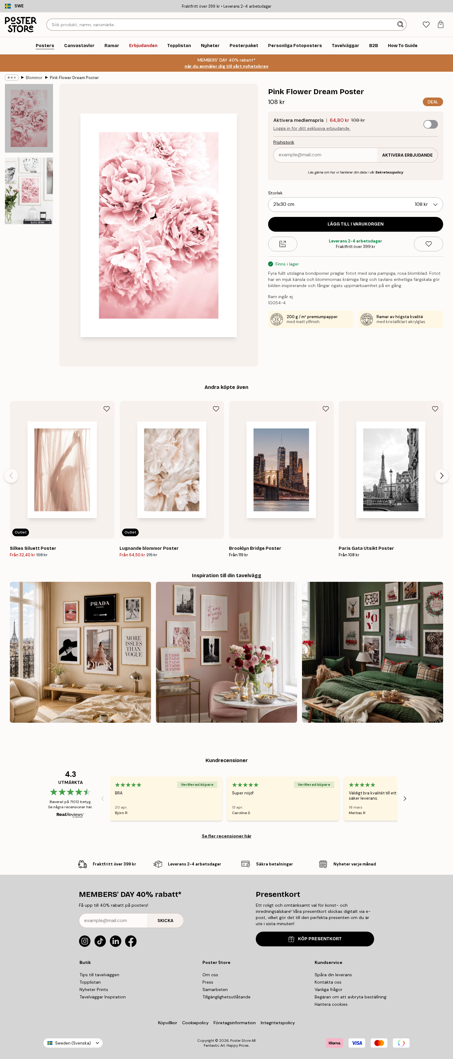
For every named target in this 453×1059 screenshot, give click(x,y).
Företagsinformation (235, 1022)
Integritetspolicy (278, 1022)
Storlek (275, 193)
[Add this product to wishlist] (428, 244)
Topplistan (90, 982)
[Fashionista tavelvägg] (80, 652)
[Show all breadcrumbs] (11, 77)
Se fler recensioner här (226, 836)
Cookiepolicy (195, 1022)
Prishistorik (283, 142)
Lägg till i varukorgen (356, 224)
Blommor (34, 77)
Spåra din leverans (333, 974)
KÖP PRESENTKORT (320, 938)
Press (207, 982)
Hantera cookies (331, 1004)
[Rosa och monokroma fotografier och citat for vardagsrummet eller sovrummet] (226, 652)
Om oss (210, 974)
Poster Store (240, 1040)
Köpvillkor (167, 1022)
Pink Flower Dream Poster (74, 77)
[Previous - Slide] (11, 475)
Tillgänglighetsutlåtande (226, 997)
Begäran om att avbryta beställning (350, 997)
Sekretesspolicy (389, 172)
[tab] (426, 25)
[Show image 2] (29, 191)
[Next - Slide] (442, 475)
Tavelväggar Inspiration (103, 997)
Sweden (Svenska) (73, 1043)
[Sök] (401, 24)
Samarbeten (215, 989)
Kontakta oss (328, 982)
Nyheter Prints (94, 989)
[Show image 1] (29, 118)
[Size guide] (282, 244)
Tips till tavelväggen (99, 974)
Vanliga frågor (328, 989)
